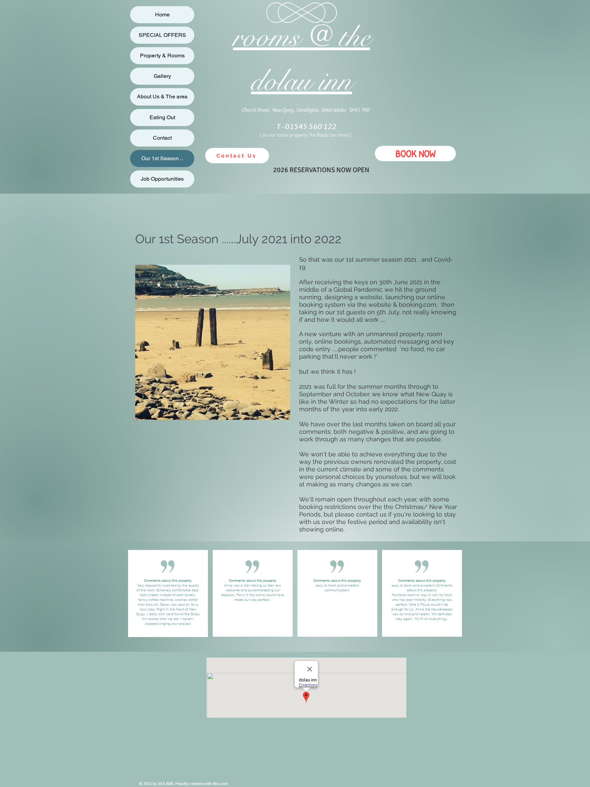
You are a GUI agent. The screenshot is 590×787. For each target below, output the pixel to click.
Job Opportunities (162, 179)
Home (162, 14)
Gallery (162, 76)
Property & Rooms (162, 55)
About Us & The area (162, 96)
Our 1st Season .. (162, 158)
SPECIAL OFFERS (162, 35)
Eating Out (162, 117)
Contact (162, 138)
